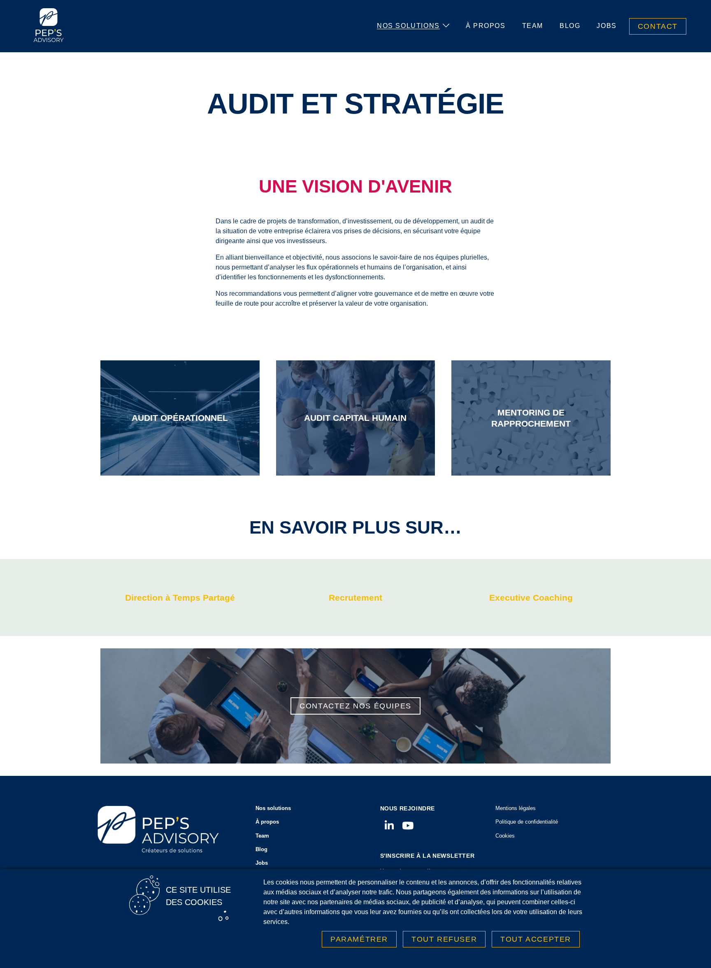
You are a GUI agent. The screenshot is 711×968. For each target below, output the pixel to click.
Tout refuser (444, 939)
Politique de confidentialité (526, 822)
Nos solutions (408, 25)
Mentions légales (515, 808)
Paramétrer (359, 939)
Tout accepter (535, 939)
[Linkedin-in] (389, 825)
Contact (658, 26)
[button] (180, 597)
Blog (570, 25)
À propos (486, 25)
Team (532, 25)
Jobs (606, 25)
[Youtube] (408, 825)
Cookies (505, 836)
